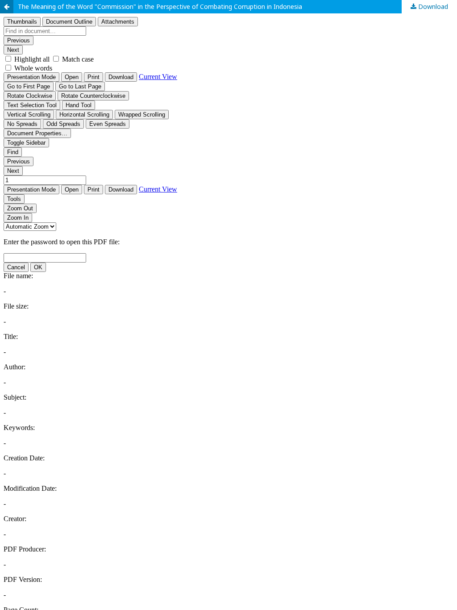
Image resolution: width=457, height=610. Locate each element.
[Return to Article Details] (6, 6)
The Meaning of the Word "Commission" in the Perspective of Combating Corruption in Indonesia (160, 6)
